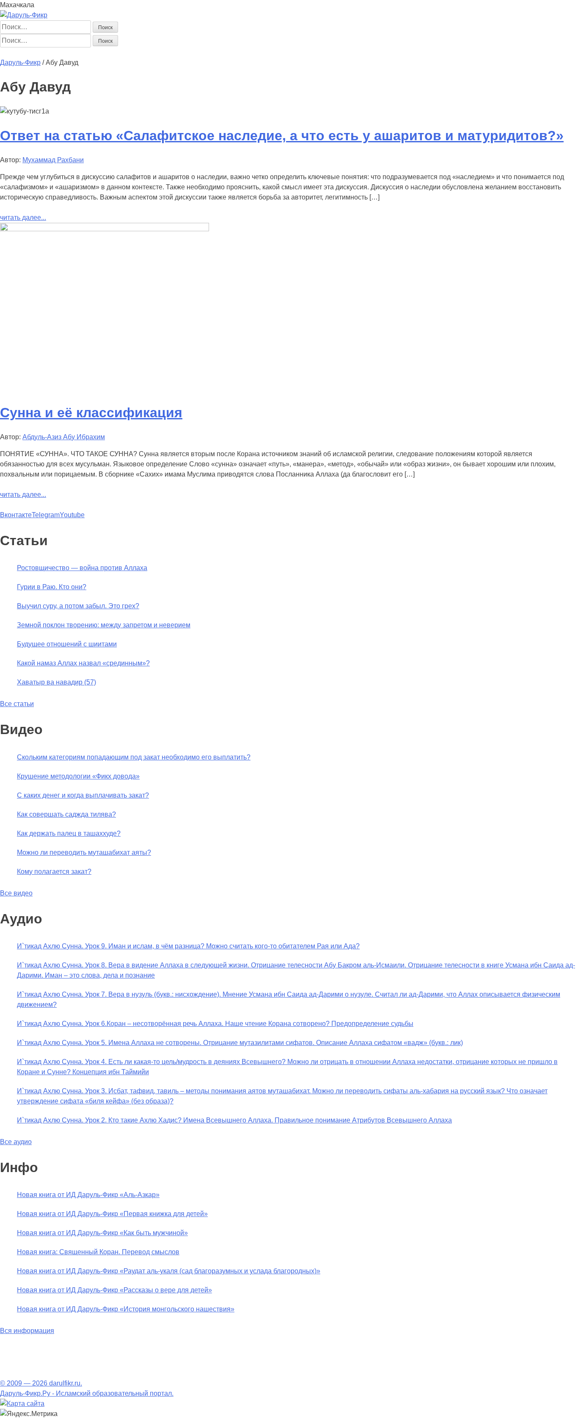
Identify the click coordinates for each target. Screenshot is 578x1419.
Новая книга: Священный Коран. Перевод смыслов (98, 1251)
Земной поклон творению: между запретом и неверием (103, 625)
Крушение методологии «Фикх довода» (78, 776)
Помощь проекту (282, 52)
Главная (13, 52)
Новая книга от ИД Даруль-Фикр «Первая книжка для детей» (112, 1213)
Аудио (203, 52)
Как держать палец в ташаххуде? (69, 833)
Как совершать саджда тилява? (66, 814)
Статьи (83, 52)
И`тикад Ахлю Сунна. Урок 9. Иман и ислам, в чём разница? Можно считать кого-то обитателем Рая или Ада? (188, 946)
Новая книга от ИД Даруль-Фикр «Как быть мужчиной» (102, 1232)
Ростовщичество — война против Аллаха (82, 567)
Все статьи (17, 703)
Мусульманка (117, 52)
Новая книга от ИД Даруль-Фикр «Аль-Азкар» (88, 1194)
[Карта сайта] (22, 1403)
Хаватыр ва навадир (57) (56, 682)
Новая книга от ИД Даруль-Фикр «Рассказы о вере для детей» (114, 1290)
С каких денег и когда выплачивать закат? (83, 795)
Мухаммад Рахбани (53, 160)
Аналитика (156, 52)
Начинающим (49, 52)
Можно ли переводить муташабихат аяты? (84, 852)
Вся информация (27, 1330)
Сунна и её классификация (91, 412)
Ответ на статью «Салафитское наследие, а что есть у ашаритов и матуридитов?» (282, 135)
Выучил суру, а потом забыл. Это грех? (78, 606)
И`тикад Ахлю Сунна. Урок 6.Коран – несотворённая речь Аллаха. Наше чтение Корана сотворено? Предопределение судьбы (215, 1023)
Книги (184, 52)
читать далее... (23, 217)
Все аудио (16, 1141)
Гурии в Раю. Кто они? (51, 586)
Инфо (246, 52)
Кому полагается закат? (54, 871)
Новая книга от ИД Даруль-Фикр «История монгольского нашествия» (125, 1309)
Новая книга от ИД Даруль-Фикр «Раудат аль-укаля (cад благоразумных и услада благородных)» (168, 1271)
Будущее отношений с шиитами (67, 644)
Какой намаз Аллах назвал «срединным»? (83, 663)
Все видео (16, 893)
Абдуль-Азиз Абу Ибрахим (63, 437)
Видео (225, 52)
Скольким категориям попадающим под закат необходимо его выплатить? (133, 757)
